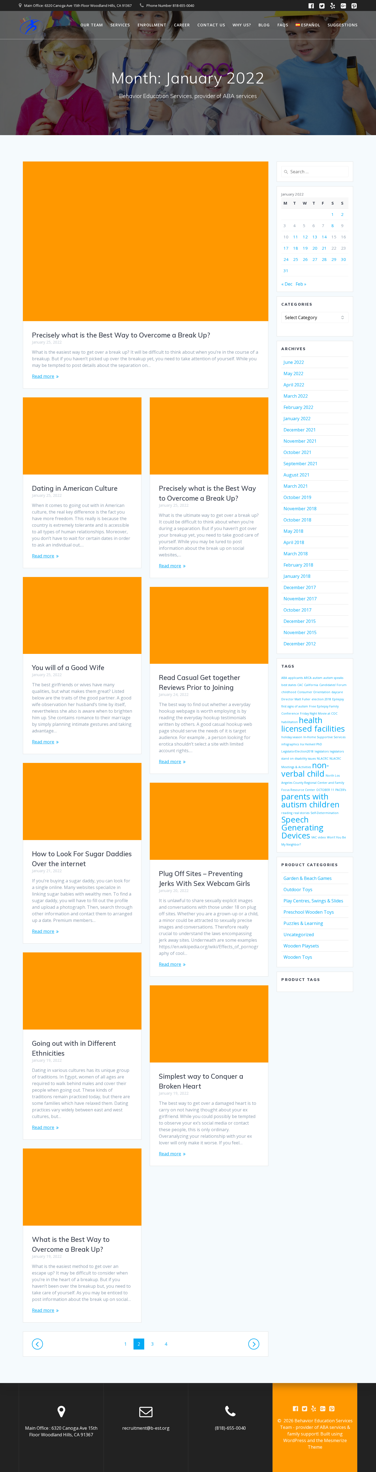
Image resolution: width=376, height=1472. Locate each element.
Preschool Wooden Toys (309, 912)
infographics (290, 744)
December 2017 (300, 587)
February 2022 (298, 407)
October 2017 (297, 610)
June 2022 (294, 362)
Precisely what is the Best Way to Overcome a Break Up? (121, 335)
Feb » (301, 284)
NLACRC (322, 758)
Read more (43, 376)
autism (317, 678)
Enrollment (152, 24)
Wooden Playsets (301, 946)
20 (314, 248)
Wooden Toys (298, 957)
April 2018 (294, 542)
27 (314, 259)
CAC (300, 685)
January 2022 (297, 419)
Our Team (91, 24)
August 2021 (296, 475)
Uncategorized (299, 935)
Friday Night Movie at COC (318, 713)
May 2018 (293, 531)
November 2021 (300, 441)
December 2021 (300, 430)
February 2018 (298, 565)
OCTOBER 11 (325, 790)
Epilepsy (338, 699)
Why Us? (242, 24)
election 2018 (321, 699)
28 (324, 259)
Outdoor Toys (298, 889)
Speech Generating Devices (302, 827)
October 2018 (297, 520)
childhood (288, 692)
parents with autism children (310, 800)
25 (295, 259)
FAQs (282, 24)
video (322, 837)
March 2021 (296, 486)
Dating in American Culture (75, 488)
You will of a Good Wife (68, 667)
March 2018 (296, 554)
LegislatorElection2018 (297, 751)
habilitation (289, 722)
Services (120, 24)
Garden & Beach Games (308, 878)
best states (288, 685)
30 (343, 259)
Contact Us (211, 24)
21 (324, 248)
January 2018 (297, 576)
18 (295, 248)
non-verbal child (305, 769)
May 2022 (293, 373)
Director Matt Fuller (295, 699)
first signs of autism (294, 706)
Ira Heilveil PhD (311, 744)
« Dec (286, 284)
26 (305, 259)
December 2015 (300, 621)
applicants (295, 678)
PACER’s (340, 790)
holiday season (291, 737)
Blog (264, 24)
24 (286, 259)
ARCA (308, 678)
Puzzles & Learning (303, 923)
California (311, 685)
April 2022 (294, 385)
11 (295, 236)
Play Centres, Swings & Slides (313, 901)
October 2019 (297, 497)
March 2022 (296, 396)
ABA (284, 678)
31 (286, 270)
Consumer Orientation (313, 692)
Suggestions (343, 24)
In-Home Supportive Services (324, 737)
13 (314, 236)
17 (286, 248)
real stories (301, 813)
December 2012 (300, 644)
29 (333, 259)
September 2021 (300, 464)
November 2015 (300, 632)
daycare (337, 692)
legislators (322, 751)
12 (305, 236)
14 (324, 236)
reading (286, 813)
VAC (314, 837)
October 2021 (297, 452)
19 (305, 248)
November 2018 (300, 509)
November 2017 (300, 599)
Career (182, 24)
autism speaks (333, 678)
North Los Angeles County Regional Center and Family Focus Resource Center (312, 783)
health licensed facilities (313, 724)
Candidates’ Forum (333, 685)
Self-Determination (324, 813)
